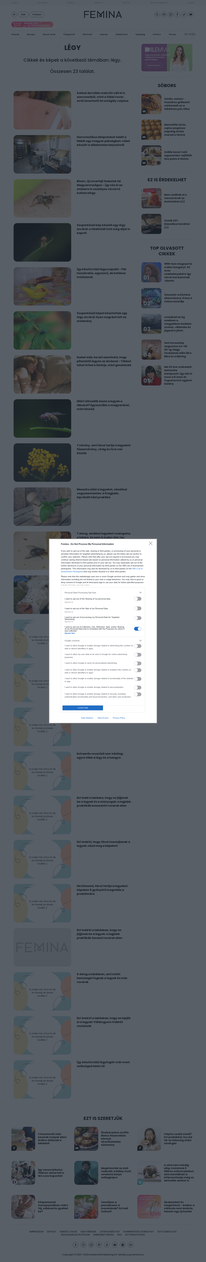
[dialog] (103, 631)
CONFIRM (83, 708)
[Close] (151, 544)
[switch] (137, 599)
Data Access (103, 718)
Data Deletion (87, 718)
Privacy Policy (119, 718)
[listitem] (103, 592)
